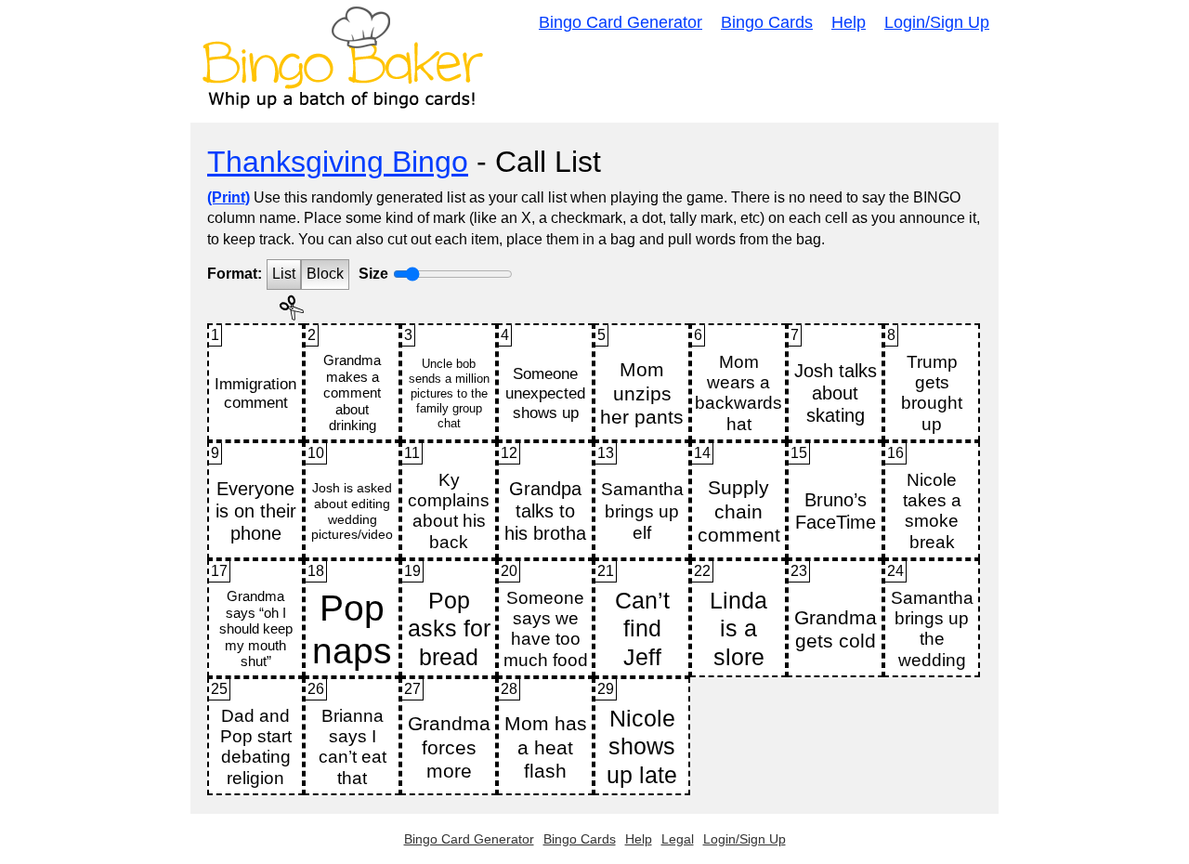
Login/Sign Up (936, 22)
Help (848, 22)
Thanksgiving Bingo (337, 161)
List (283, 273)
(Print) (228, 197)
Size (373, 273)
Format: (234, 273)
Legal (677, 838)
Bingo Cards (767, 22)
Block (325, 273)
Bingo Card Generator (620, 22)
